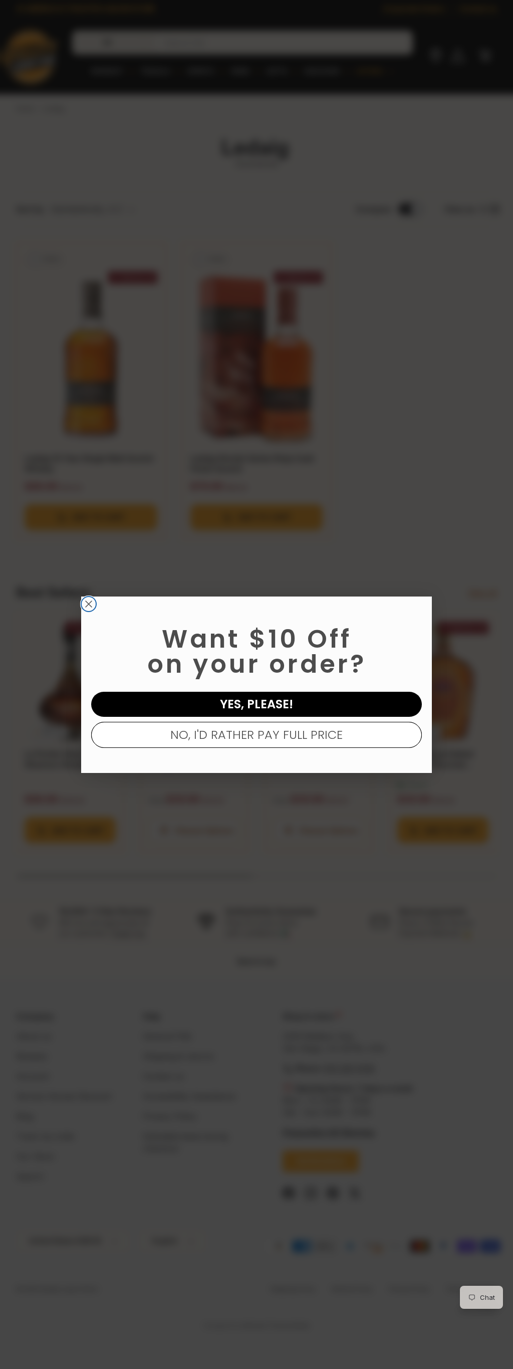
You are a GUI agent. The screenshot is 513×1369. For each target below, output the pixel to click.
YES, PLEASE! (256, 704)
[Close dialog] (88, 604)
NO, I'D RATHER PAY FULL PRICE (256, 734)
